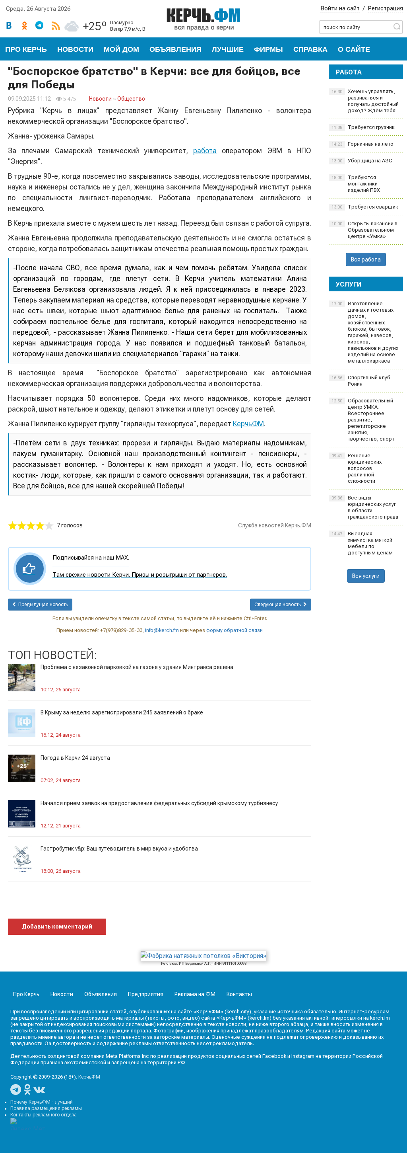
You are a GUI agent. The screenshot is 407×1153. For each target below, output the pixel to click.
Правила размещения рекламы (46, 1108)
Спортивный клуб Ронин (360, 381)
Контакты (239, 994)
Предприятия (145, 994)
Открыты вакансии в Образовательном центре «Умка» (364, 229)
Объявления (175, 49)
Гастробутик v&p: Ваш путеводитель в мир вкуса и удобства (119, 848)
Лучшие (228, 49)
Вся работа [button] (366, 259)
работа (205, 150)
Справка (310, 49)
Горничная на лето (362, 144)
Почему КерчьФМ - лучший (41, 1102)
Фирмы (268, 49)
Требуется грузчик (363, 127)
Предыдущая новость (42, 604)
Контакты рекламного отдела (43, 1115)
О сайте (354, 49)
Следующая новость (278, 604)
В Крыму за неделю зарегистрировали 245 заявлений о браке (122, 712)
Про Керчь (26, 49)
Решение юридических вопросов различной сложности (356, 468)
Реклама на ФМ (194, 994)
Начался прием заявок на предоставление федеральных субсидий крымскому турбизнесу (159, 803)
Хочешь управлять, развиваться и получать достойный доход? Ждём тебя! (365, 100)
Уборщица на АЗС (361, 161)
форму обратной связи (234, 630)
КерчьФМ (248, 423)
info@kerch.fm (162, 630)
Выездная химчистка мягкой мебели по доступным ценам (362, 543)
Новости (75, 49)
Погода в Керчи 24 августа (75, 758)
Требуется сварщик (364, 207)
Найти (397, 26)
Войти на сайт (340, 8)
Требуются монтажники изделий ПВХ (355, 183)
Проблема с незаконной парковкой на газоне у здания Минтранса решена (137, 667)
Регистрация (385, 8)
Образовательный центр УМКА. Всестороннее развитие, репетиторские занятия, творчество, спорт (362, 420)
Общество (131, 99)
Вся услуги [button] (366, 576)
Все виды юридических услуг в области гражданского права (364, 507)
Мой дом (121, 49)
